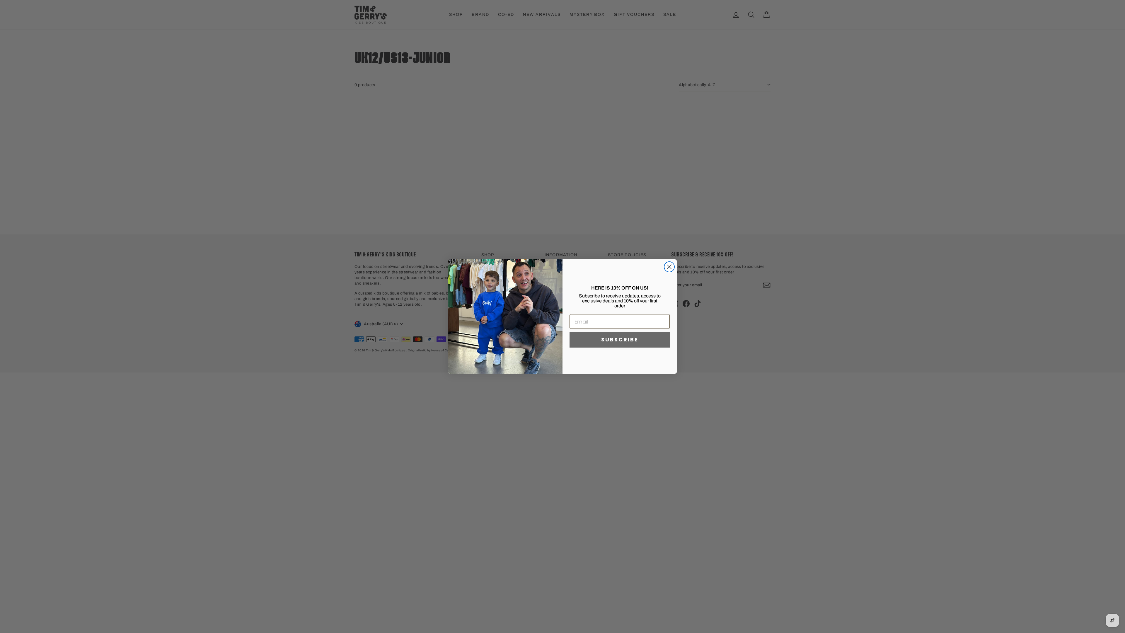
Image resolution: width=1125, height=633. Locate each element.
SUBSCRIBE (619, 339)
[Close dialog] (669, 267)
